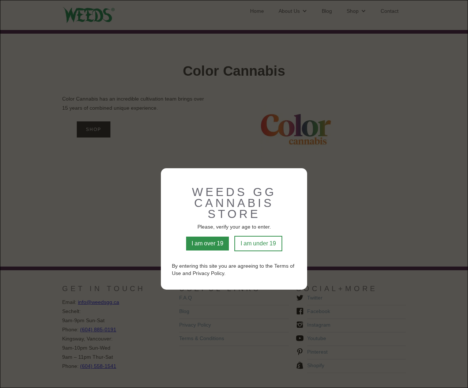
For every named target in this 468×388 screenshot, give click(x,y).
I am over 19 (207, 243)
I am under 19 (258, 243)
